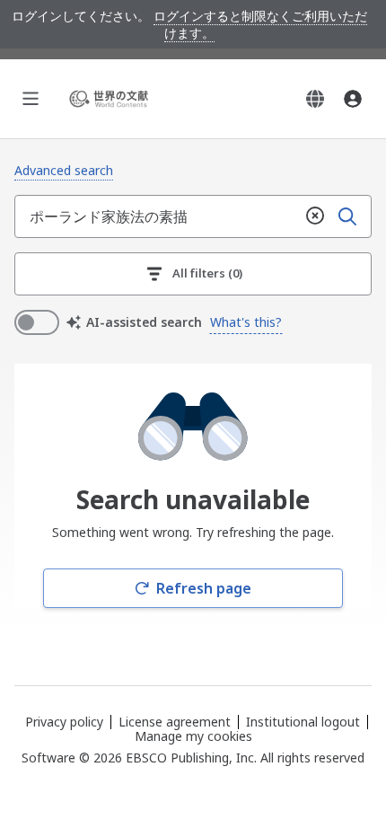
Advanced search (63, 170)
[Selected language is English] (315, 99)
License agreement (174, 721)
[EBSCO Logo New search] (111, 99)
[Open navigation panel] (30, 99)
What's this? (246, 321)
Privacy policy (64, 721)
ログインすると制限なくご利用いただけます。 (260, 24)
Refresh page (203, 588)
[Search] (347, 216)
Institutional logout (303, 721)
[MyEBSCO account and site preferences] (353, 99)
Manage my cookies (193, 736)
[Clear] (315, 216)
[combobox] (157, 216)
